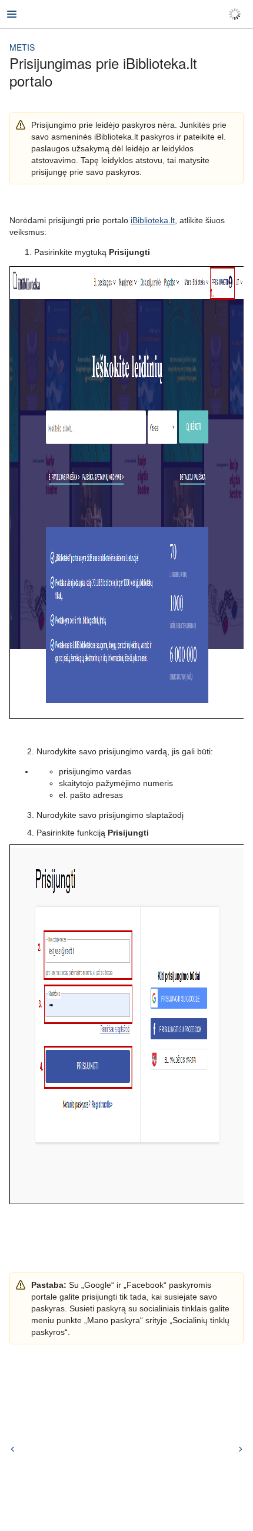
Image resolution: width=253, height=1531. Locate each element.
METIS (22, 47)
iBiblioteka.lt (153, 220)
